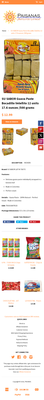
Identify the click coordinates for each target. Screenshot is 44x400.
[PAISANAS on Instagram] (31, 358)
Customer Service (22, 330)
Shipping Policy (22, 346)
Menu (6, 2)
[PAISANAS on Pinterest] (25, 358)
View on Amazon (12, 122)
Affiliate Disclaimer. (25, 372)
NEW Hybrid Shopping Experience (22, 333)
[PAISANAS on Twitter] (13, 358)
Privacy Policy (22, 336)
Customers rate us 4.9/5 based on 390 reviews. (22, 316)
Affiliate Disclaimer (22, 327)
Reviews (27, 163)
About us (22, 323)
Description (17, 163)
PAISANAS (28, 382)
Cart (40, 2)
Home (4, 31)
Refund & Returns (22, 343)
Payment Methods (22, 339)
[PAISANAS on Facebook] (19, 358)
